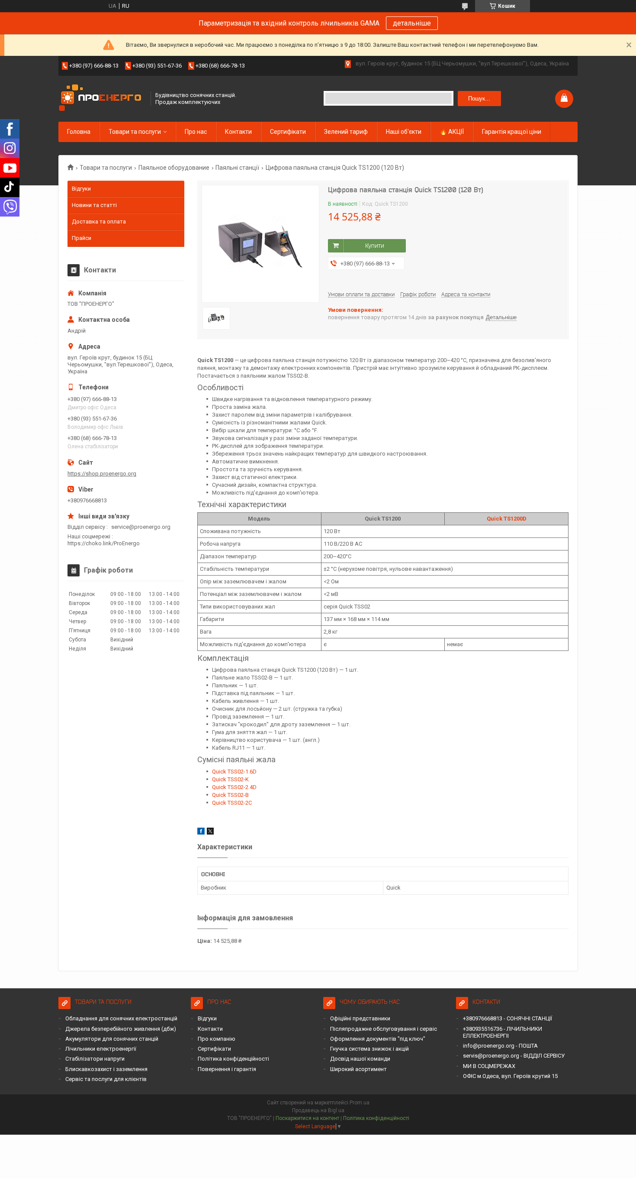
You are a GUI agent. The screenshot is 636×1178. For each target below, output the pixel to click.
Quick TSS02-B (230, 795)
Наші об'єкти (403, 131)
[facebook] (201, 832)
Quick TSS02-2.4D (234, 787)
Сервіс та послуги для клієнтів (106, 1079)
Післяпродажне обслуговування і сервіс (383, 1029)
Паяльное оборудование (173, 167)
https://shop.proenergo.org (101, 473)
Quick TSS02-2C (232, 802)
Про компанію (216, 1039)
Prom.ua (359, 1103)
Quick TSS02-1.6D (234, 771)
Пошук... (479, 98)
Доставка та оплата (99, 221)
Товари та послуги (135, 131)
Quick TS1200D (507, 518)
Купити (374, 245)
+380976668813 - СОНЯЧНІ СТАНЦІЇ (507, 1018)
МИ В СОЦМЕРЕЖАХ (489, 1066)
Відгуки (81, 188)
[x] (210, 832)
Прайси (81, 238)
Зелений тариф (346, 131)
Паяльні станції (237, 167)
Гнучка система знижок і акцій (369, 1048)
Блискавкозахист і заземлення (106, 1069)
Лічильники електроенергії (100, 1048)
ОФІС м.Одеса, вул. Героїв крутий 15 (510, 1076)
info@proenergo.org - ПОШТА (500, 1045)
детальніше (412, 23)
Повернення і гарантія (227, 1069)
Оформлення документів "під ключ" (377, 1039)
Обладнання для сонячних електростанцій (121, 1018)
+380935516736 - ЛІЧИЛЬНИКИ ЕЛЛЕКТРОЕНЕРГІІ (502, 1032)
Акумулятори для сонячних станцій (111, 1039)
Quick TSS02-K (230, 779)
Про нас (196, 131)
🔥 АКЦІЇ (452, 131)
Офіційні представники (360, 1018)
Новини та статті (94, 205)
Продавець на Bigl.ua (318, 1110)
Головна (78, 131)
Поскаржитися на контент (307, 1118)
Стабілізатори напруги (95, 1058)
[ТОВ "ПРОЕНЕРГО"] (101, 98)
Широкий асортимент (358, 1069)
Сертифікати (288, 131)
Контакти (238, 131)
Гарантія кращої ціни (511, 131)
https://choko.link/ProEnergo (103, 543)
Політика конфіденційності (233, 1058)
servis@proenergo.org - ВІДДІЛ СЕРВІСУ (514, 1055)
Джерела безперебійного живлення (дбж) (120, 1029)
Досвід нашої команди (360, 1058)
